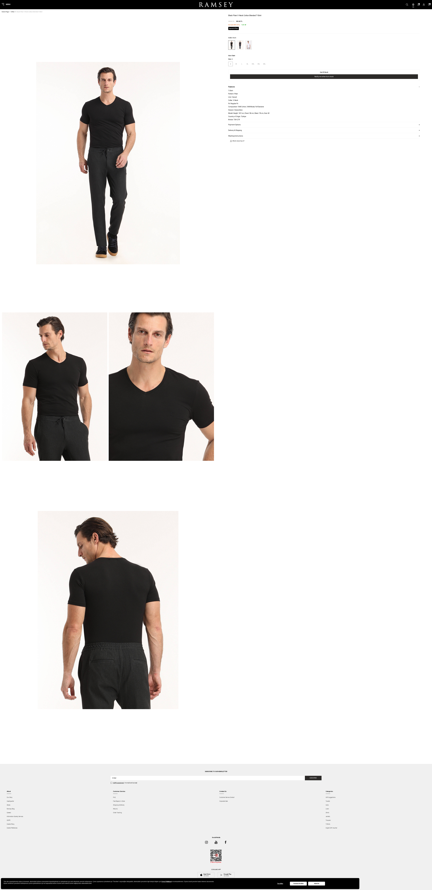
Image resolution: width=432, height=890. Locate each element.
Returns (115, 809)
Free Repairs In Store (119, 801)
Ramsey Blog (11, 809)
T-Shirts (328, 824)
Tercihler (280, 883)
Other (13, 12)
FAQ (114, 797)
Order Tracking (117, 812)
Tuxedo (328, 801)
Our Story (9, 797)
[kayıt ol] (424, 4)
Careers (9, 812)
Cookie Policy (10, 824)
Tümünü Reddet (298, 883)
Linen (327, 809)
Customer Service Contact (226, 797)
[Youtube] (216, 842)
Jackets (328, 816)
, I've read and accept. (125, 783)
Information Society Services (15, 816)
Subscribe (313, 778)
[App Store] (205, 875)
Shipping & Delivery (118, 805)
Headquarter (10, 801)
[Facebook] (225, 842)
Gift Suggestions (331, 797)
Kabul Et (316, 883)
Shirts (327, 812)
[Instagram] (206, 842)
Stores (8, 805)
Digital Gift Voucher (331, 828)
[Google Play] (226, 875)
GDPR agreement (118, 783)
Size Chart (231, 55)
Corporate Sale (223, 801)
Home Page (5, 12)
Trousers (328, 820)
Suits (327, 805)
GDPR (8, 820)
